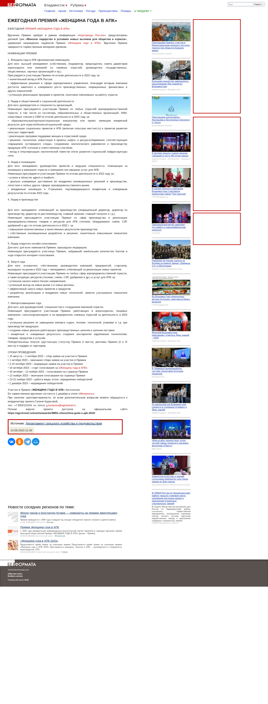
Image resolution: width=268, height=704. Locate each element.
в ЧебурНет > (143, 11)
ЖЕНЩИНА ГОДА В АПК (53, 28)
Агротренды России (91, 35)
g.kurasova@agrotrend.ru (61, 405)
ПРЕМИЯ (30, 28)
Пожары (126, 11)
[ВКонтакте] (11, 441)
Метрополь (86, 393)
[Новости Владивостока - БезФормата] (18, 4)
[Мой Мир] (35, 441)
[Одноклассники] (19, 441)
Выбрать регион (15, 576)
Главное (49, 11)
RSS (27, 580)
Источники (76, 11)
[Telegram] (27, 441)
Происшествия (108, 11)
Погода (90, 11)
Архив (62, 11)
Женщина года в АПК (84, 43)
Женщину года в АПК (73, 367)
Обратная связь (15, 574)
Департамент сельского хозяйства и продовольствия (64, 423)
